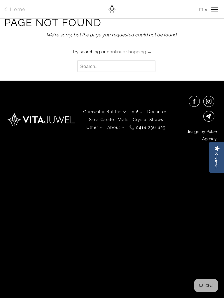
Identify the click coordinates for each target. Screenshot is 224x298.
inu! (135, 111)
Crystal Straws (148, 119)
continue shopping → (129, 51)
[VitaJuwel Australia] (112, 10)
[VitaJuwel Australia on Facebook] (195, 101)
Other (93, 127)
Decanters (158, 111)
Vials (123, 119)
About (114, 127)
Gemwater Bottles (103, 111)
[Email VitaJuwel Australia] (210, 116)
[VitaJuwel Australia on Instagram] (210, 101)
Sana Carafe (101, 119)
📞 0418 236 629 (147, 127)
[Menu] (209, 9)
